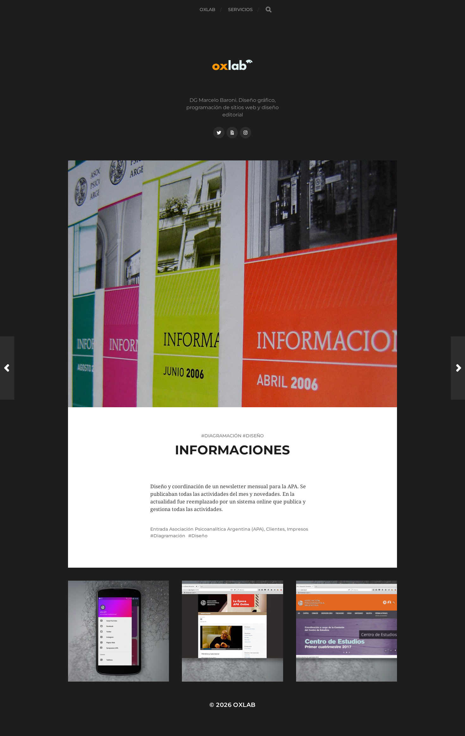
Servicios (240, 9)
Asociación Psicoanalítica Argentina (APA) (216, 529)
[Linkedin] (232, 132)
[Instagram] (245, 132)
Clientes (275, 529)
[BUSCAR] (268, 10)
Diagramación (169, 536)
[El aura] (7, 368)
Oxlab (208, 9)
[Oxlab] (232, 65)
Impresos (297, 529)
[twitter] (219, 132)
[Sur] (458, 368)
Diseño (199, 536)
